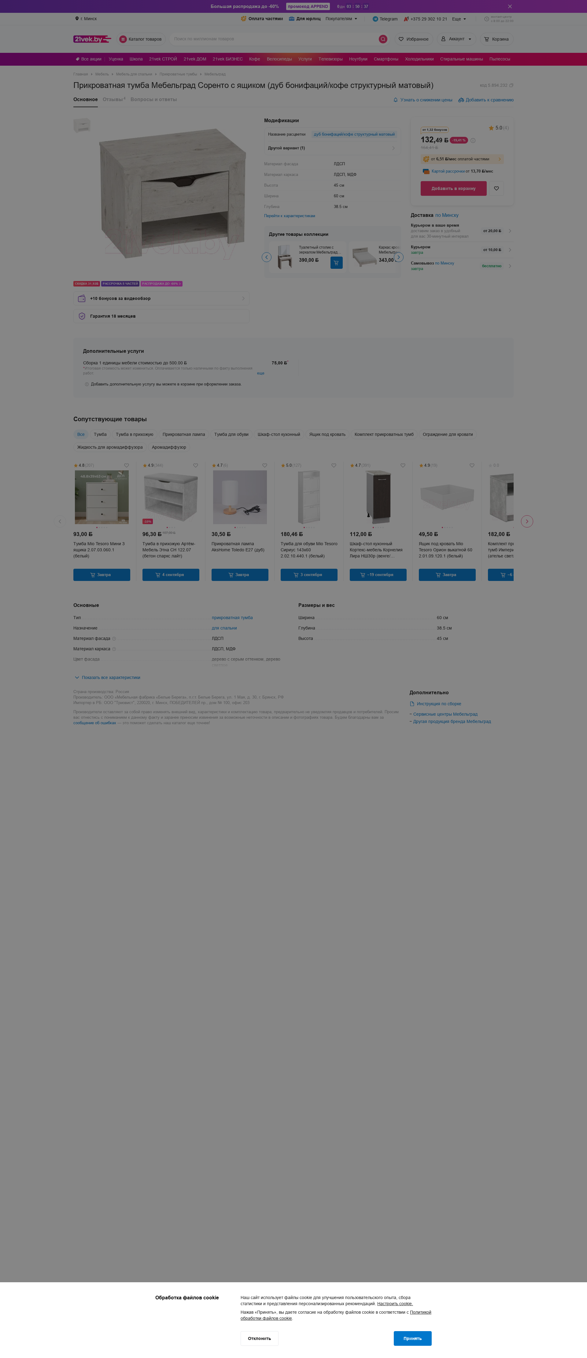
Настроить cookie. (395, 1303)
